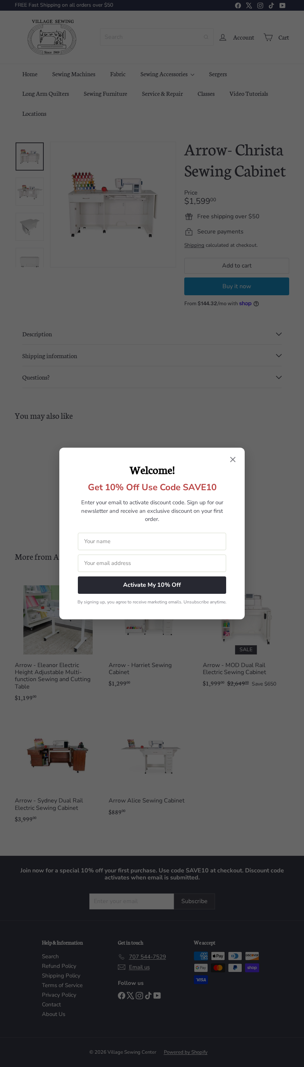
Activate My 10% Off (152, 585)
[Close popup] (233, 460)
